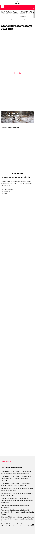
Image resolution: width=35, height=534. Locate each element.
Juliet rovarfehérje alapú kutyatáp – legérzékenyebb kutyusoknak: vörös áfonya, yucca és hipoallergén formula (17, 519)
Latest (17, 3)
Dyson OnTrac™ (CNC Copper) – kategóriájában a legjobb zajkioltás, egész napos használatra (9, 13)
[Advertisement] (17, 52)
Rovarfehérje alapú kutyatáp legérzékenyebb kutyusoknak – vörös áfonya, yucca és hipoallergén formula (17, 512)
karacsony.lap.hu (6, 461)
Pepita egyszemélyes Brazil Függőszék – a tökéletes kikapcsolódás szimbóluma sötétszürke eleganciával (17, 500)
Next (34, 14)
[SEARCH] (32, 7)
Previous (1, 14)
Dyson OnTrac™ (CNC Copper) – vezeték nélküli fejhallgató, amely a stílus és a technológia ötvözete (16, 478)
